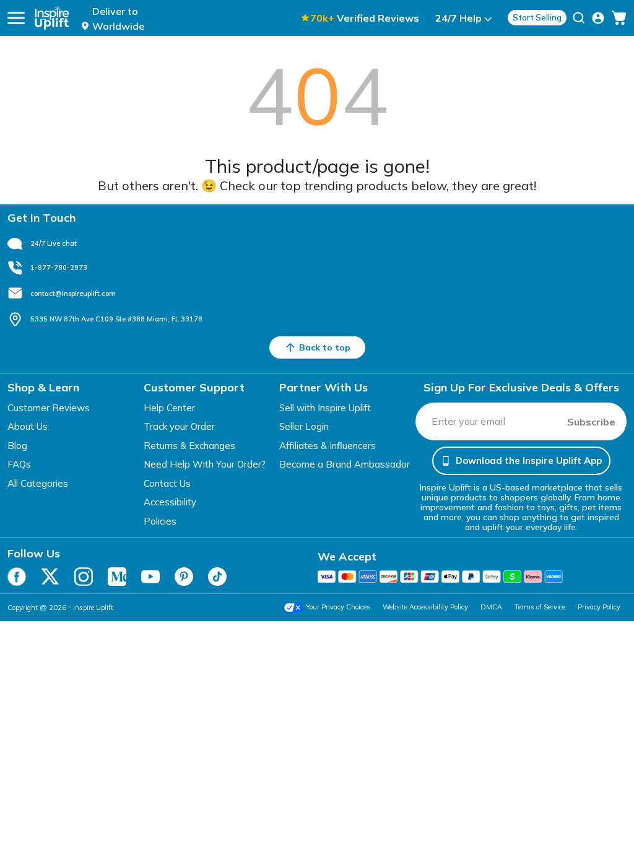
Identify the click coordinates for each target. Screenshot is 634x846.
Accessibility (170, 502)
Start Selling (537, 17)
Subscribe (591, 422)
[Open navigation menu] (16, 18)
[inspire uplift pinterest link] (184, 576)
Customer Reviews (48, 408)
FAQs (19, 464)
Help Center (169, 408)
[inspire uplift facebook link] (16, 576)
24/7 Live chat (53, 243)
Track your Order (179, 426)
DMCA (491, 607)
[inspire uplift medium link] (117, 576)
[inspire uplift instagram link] (83, 576)
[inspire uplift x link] (50, 576)
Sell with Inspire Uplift (325, 408)
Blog (17, 445)
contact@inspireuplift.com (73, 293)
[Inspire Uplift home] (52, 18)
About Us (27, 426)
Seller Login (304, 426)
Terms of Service (540, 607)
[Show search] (578, 18)
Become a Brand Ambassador (344, 464)
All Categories (37, 483)
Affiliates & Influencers (327, 445)
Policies (160, 521)
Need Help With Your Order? (205, 464)
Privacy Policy (599, 607)
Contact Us (167, 483)
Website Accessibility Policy (425, 607)
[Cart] (619, 18)
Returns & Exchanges (189, 445)
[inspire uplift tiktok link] (217, 576)
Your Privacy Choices (338, 607)
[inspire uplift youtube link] (150, 576)
